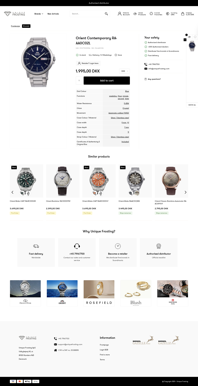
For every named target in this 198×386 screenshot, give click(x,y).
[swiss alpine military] (172, 293)
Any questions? (154, 79)
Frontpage (15, 26)
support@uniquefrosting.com (70, 344)
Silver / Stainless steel (120, 117)
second (121, 98)
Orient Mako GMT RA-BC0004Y (95, 201)
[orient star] (25, 293)
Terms (102, 359)
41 (128, 122)
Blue (127, 91)
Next (185, 192)
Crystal (126, 108)
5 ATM (126, 103)
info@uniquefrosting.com (158, 68)
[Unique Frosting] (14, 13)
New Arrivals (53, 13)
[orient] (62, 293)
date (127, 98)
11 (128, 132)
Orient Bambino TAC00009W (58, 201)
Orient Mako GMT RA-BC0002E (23, 201)
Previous (12, 192)
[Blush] (135, 293)
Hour (120, 96)
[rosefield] (99, 293)
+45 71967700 (154, 64)
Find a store (105, 354)
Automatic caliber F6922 (119, 113)
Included (125, 141)
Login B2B (104, 349)
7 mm (126, 127)
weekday (113, 96)
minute (125, 96)
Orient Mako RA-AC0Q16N (129, 201)
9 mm (124, 122)
